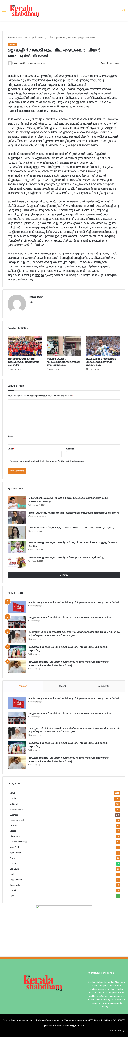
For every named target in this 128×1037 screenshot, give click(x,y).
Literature (15, 836)
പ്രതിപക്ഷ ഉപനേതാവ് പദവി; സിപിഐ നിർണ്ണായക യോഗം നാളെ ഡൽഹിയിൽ (73, 602)
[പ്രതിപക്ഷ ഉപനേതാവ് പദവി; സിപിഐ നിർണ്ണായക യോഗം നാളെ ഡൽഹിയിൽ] (17, 607)
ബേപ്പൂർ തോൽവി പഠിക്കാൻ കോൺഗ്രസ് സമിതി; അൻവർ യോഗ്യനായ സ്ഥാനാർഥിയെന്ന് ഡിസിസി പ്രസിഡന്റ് (68, 663)
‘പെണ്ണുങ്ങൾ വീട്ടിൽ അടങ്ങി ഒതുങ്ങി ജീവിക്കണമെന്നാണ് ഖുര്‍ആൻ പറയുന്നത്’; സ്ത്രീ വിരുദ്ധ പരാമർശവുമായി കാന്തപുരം (74, 633)
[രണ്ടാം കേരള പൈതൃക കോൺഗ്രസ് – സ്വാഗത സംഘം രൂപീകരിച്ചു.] (17, 562)
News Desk (18, 63)
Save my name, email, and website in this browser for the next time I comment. (47, 461)
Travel (13, 863)
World (20, 37)
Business (14, 815)
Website (70, 448)
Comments (104, 686)
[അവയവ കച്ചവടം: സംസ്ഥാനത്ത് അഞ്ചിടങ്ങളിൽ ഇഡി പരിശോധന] (64, 346)
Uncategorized (17, 820)
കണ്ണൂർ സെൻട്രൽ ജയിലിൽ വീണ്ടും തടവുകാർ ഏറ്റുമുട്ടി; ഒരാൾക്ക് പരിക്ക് (70, 617)
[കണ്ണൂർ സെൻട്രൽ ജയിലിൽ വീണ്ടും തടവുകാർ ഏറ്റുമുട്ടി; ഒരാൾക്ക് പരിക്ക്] (17, 622)
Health (13, 874)
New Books (15, 847)
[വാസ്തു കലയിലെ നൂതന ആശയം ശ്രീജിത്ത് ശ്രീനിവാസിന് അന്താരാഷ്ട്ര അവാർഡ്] (17, 517)
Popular (22, 686)
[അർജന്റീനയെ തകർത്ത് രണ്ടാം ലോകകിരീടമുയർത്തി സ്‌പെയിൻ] (25, 346)
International (16, 809)
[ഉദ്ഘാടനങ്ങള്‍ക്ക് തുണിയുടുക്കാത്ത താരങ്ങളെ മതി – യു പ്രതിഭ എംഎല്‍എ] (17, 532)
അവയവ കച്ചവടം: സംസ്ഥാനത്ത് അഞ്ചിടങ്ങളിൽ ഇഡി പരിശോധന (63, 362)
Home (13, 37)
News (12, 793)
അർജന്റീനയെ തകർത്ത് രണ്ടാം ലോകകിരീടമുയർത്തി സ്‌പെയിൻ (24, 362)
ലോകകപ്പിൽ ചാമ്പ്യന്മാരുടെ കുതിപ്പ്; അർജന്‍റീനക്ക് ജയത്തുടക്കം (101, 362)
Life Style (14, 869)
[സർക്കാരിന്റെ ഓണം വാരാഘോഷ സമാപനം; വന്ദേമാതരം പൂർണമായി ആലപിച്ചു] (17, 651)
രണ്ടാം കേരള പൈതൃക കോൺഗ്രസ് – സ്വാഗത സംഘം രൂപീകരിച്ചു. (66, 557)
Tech (12, 895)
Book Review (16, 852)
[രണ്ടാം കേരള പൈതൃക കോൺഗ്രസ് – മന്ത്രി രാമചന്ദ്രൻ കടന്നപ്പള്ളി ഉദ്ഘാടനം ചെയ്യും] (17, 547)
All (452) (64, 575)
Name (11, 436)
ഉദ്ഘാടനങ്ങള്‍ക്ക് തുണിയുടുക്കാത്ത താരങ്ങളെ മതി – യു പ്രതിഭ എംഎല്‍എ (71, 527)
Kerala (13, 798)
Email (11, 448)
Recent (62, 686)
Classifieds (15, 885)
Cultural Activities (18, 841)
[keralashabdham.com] (24, 10)
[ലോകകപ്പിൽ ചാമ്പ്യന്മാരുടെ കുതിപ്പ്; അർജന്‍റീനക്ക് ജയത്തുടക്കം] (103, 346)
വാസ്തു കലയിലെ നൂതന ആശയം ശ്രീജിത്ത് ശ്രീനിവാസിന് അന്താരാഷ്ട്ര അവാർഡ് (74, 512)
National (14, 804)
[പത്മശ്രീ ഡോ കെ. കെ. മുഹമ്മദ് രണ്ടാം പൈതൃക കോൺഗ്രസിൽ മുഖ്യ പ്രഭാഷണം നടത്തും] (17, 502)
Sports (12, 44)
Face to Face (16, 879)
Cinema (13, 825)
